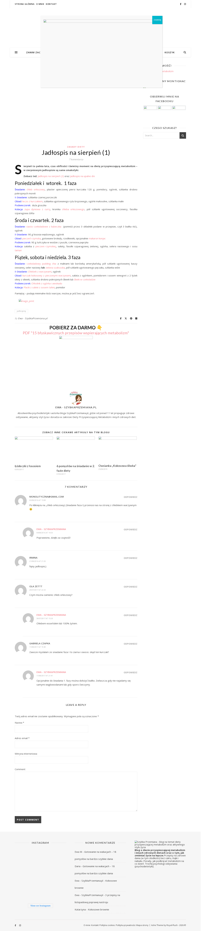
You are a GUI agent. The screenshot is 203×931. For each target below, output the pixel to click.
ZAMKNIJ (157, 20)
